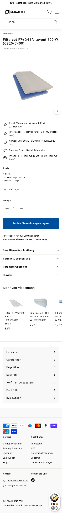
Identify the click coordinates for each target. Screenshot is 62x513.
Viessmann (26, 288)
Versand (21, 178)
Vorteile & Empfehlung (16, 258)
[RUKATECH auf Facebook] (33, 480)
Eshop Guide (35, 505)
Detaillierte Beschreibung (18, 250)
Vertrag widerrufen (12, 444)
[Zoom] (57, 111)
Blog (5, 462)
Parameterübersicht (15, 266)
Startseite (8, 33)
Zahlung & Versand (13, 448)
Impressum (37, 444)
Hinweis (8, 275)
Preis (6, 168)
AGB (33, 448)
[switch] (54, 508)
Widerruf (35, 458)
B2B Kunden (9, 458)
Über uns (7, 453)
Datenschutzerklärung (42, 453)
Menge (7, 200)
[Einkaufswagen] (49, 12)
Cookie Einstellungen (42, 462)
